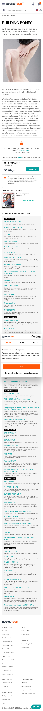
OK (21, 367)
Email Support (26, 634)
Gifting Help (25, 647)
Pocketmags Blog (7, 645)
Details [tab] (21, 342)
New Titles (5, 634)
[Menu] (3, 4)
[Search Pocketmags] (4, 10)
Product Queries (7, 682)
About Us (24, 682)
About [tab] (35, 342)
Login (20, 157)
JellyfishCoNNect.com (28, 693)
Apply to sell (6, 699)
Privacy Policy (6, 656)
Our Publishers (6, 649)
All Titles (4, 630)
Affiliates (5, 686)
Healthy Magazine (24, 150)
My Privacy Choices (8, 674)
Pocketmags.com (27, 686)
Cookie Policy (6, 670)
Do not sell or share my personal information (21, 373)
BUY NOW (32, 169)
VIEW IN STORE (28, 200)
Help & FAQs (25, 630)
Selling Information (8, 696)
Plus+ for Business (8, 652)
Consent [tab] (8, 342)
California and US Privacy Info (9, 661)
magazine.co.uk (26, 690)
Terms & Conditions (8, 667)
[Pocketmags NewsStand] (13, 4)
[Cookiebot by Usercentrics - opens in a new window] (31, 336)
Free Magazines (7, 641)
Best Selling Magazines (9, 638)
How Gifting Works (27, 644)
